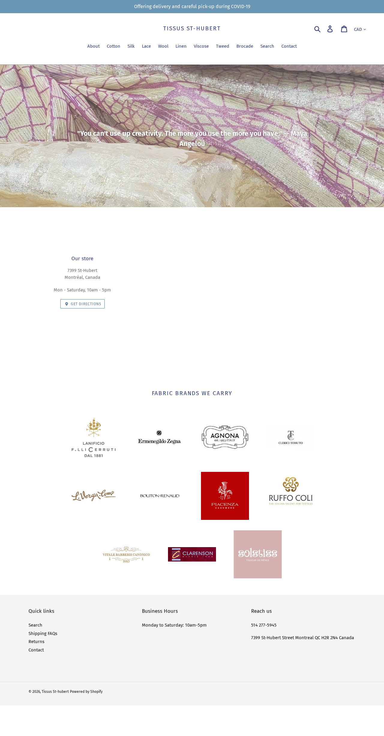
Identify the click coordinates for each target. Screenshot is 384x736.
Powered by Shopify (86, 692)
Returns (36, 641)
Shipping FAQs (42, 633)
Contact (36, 650)
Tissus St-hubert (191, 28)
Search (35, 625)
